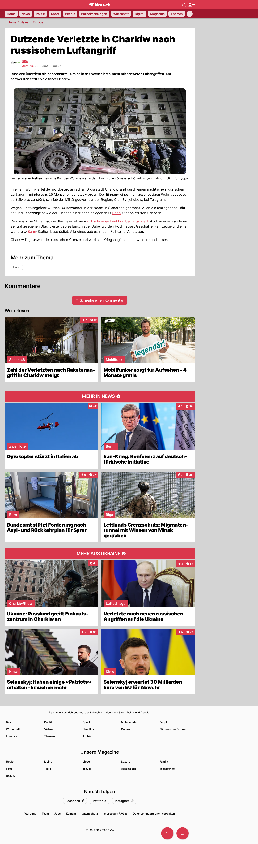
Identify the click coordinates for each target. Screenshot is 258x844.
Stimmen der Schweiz (173, 729)
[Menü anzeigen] (191, 4)
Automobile (128, 768)
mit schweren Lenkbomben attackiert (117, 221)
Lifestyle (11, 736)
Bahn (116, 213)
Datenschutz (89, 813)
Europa (38, 22)
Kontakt (71, 813)
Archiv (87, 736)
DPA (25, 61)
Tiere (47, 768)
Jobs (57, 813)
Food (9, 768)
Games (125, 729)
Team (45, 813)
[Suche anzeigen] (184, 4)
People (163, 722)
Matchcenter (129, 722)
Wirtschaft (13, 729)
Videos (48, 729)
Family (163, 761)
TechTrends (167, 768)
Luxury (125, 761)
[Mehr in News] (100, 396)
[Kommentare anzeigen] (182, 833)
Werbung (30, 813)
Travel (87, 768)
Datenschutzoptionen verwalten (154, 813)
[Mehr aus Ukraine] (100, 553)
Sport (86, 722)
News (24, 22)
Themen (49, 736)
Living (48, 761)
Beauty (10, 775)
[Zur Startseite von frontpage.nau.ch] (99, 4)
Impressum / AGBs (115, 813)
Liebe (86, 761)
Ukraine (27, 66)
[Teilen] (167, 833)
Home (12, 22)
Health (10, 761)
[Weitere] (190, 14)
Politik (48, 722)
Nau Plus (88, 729)
